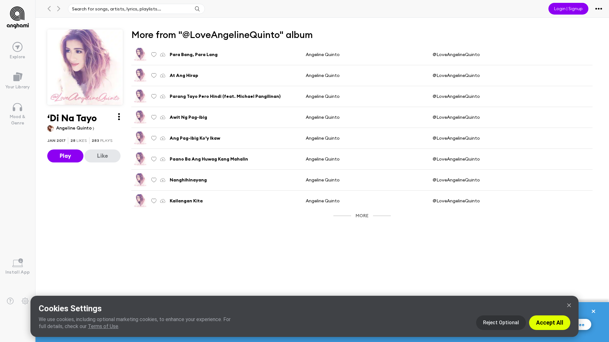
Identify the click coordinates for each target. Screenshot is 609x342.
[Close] (569, 305)
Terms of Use (103, 326)
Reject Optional (501, 323)
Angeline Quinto (74, 128)
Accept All (549, 322)
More (362, 215)
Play (65, 155)
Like (102, 155)
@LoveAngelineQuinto (456, 54)
